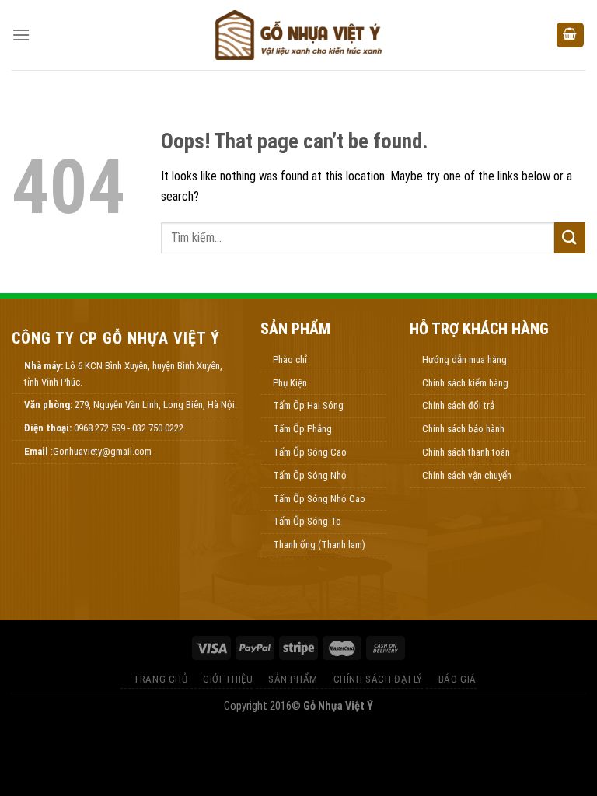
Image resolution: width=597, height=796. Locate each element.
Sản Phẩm (293, 679)
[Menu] (21, 35)
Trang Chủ (160, 679)
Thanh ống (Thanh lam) (319, 544)
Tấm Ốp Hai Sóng (308, 405)
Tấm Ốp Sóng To (307, 521)
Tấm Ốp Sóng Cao (310, 452)
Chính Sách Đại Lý (378, 679)
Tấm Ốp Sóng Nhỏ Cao (319, 498)
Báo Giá (457, 679)
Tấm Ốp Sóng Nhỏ (310, 475)
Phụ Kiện (290, 383)
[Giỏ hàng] (571, 35)
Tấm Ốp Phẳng (302, 429)
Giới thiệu (228, 679)
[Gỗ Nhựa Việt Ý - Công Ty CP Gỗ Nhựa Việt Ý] (298, 35)
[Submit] (569, 237)
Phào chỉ (290, 359)
